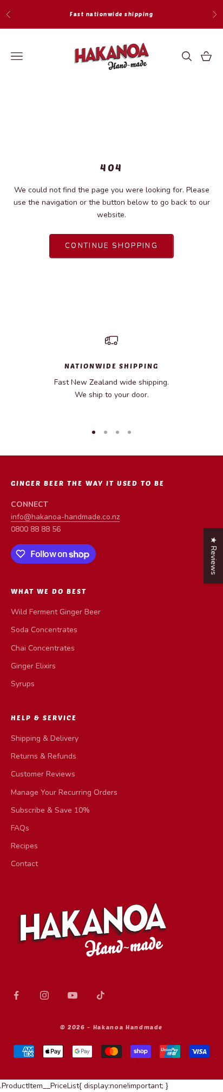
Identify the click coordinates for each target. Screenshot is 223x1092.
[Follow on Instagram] (44, 995)
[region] (111, 374)
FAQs (20, 828)
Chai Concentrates (43, 648)
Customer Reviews (43, 774)
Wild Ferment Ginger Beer (56, 612)
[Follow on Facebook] (16, 995)
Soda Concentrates (44, 630)
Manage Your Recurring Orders (64, 792)
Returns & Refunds (43, 756)
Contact (24, 864)
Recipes (24, 846)
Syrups (23, 684)
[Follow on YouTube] (72, 995)
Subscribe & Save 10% (50, 810)
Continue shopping (111, 246)
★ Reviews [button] (213, 556)
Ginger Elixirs (33, 666)
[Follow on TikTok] (100, 995)
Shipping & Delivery (44, 738)
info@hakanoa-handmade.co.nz (65, 517)
